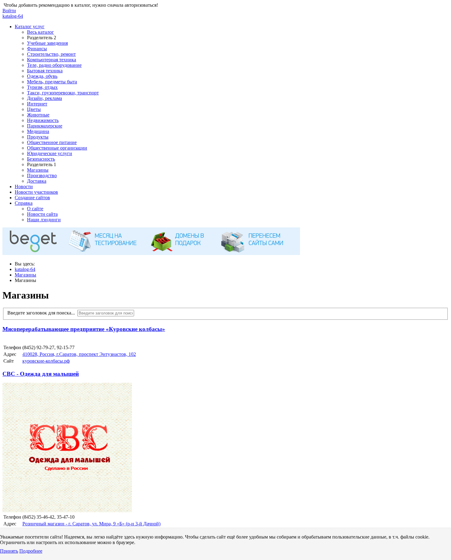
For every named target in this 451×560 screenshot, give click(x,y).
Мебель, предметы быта (52, 81)
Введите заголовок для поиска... (42, 312)
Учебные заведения (47, 43)
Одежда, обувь (42, 76)
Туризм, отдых (42, 87)
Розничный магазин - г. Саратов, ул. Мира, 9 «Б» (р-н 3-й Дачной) (91, 523)
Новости (24, 186)
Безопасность (41, 159)
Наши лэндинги (44, 219)
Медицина (38, 131)
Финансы (37, 48)
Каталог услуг (29, 26)
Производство (42, 175)
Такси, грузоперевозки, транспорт (63, 92)
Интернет (37, 103)
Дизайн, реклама (44, 98)
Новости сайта (42, 214)
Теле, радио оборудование (54, 65)
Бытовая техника (45, 70)
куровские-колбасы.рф (46, 361)
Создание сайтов (32, 197)
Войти (9, 10)
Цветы (34, 109)
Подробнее (30, 551)
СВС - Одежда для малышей (40, 374)
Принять (9, 551)
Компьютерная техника (51, 59)
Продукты (37, 136)
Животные (38, 114)
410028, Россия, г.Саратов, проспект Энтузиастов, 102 (79, 354)
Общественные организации (57, 147)
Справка (24, 203)
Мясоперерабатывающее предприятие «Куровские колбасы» (83, 329)
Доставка (36, 181)
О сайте (35, 208)
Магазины (37, 170)
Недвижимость (43, 120)
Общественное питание (52, 142)
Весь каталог (40, 32)
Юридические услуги (49, 153)
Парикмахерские (44, 125)
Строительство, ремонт (51, 54)
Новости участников (36, 192)
